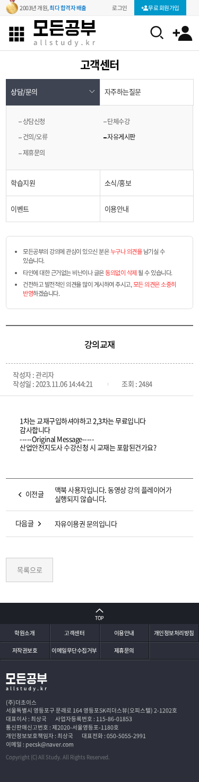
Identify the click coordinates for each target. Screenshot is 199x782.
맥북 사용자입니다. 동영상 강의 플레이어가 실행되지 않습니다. (113, 494)
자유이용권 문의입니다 (86, 524)
